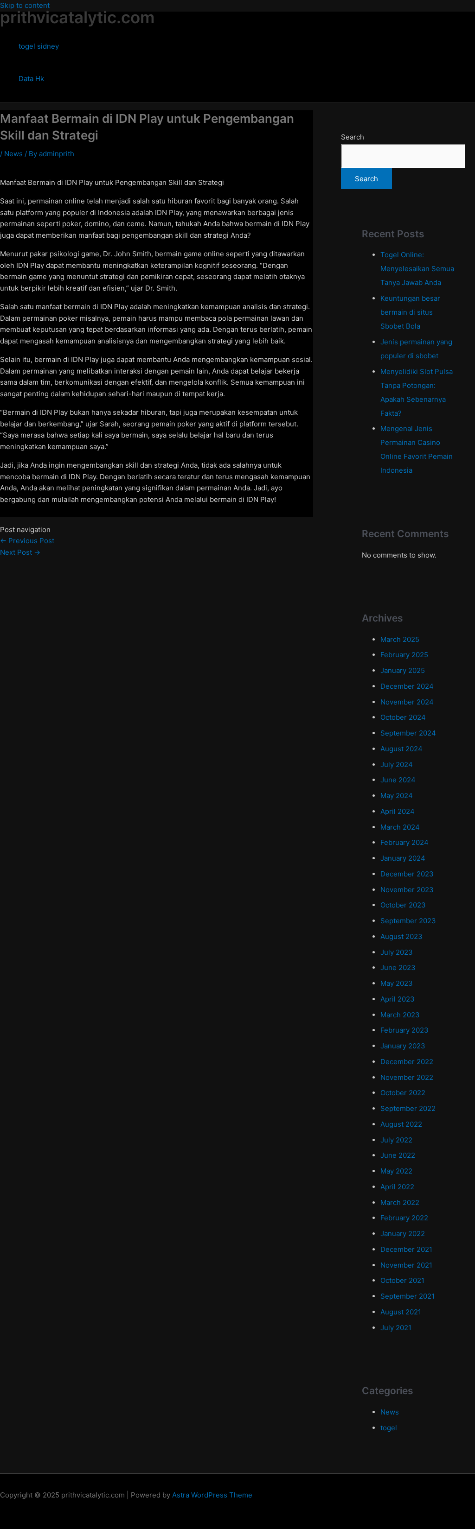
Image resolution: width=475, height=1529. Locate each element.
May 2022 (396, 1171)
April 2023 (397, 999)
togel (388, 1427)
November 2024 (407, 702)
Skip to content (25, 5)
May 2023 (396, 983)
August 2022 (401, 1124)
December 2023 (407, 873)
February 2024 (404, 842)
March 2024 (400, 827)
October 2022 (402, 1092)
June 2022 (397, 1155)
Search (352, 137)
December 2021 (406, 1249)
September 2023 (408, 920)
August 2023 (401, 936)
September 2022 (408, 1108)
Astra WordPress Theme (212, 1495)
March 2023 (400, 1014)
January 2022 (402, 1233)
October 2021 (402, 1280)
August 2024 (401, 748)
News (13, 153)
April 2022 (397, 1186)
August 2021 (400, 1311)
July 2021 (395, 1327)
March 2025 (399, 639)
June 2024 (398, 779)
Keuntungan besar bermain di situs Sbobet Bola (410, 312)
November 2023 (407, 889)
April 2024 (397, 811)
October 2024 (403, 717)
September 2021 (407, 1296)
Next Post (20, 552)
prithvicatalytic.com (77, 17)
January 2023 (402, 1045)
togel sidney (39, 46)
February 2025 (404, 654)
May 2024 (396, 795)
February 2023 (404, 1030)
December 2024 (407, 686)
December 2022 (406, 1061)
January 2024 (402, 858)
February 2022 (404, 1217)
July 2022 (396, 1140)
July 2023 (396, 952)
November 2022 (406, 1077)
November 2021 (406, 1265)
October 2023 (403, 905)
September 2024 (408, 733)
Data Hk (31, 78)
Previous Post (27, 540)
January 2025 (402, 670)
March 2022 (399, 1202)
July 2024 (396, 764)
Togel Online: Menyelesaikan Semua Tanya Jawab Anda (417, 268)
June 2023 (398, 967)
